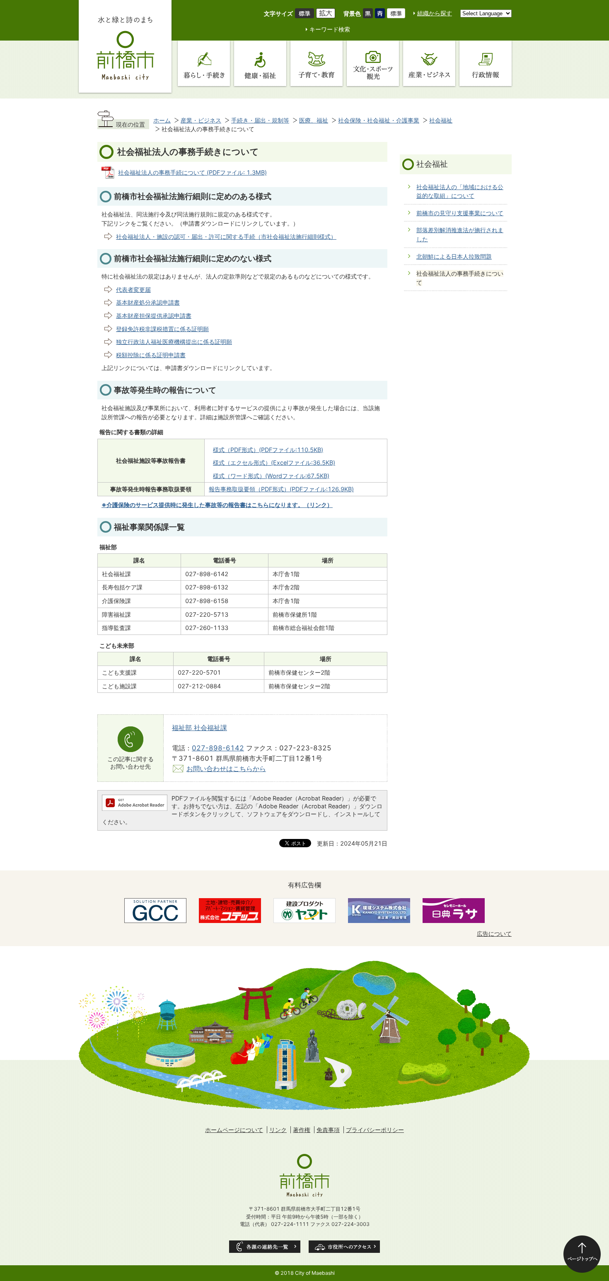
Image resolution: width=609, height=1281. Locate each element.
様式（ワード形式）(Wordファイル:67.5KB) (271, 475)
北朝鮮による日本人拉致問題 (454, 256)
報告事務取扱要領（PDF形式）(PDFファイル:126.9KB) (281, 489)
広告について (494, 933)
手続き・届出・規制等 (260, 120)
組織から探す (434, 13)
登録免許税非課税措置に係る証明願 (162, 328)
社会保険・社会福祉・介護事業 (378, 120)
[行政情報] (485, 63)
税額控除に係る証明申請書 (151, 354)
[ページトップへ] (582, 1254)
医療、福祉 (313, 120)
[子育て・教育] (316, 63)
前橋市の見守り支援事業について (459, 212)
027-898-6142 (218, 748)
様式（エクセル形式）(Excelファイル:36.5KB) (274, 462)
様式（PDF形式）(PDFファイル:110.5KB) (268, 449)
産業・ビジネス (201, 120)
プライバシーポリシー (375, 1129)
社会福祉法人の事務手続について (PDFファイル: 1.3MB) (192, 172)
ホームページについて (234, 1129)
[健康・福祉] (260, 63)
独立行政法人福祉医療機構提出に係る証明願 (174, 341)
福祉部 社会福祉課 (199, 727)
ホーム (162, 120)
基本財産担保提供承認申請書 (153, 315)
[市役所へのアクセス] (344, 1246)
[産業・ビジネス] (429, 63)
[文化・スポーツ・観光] (373, 63)
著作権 (301, 1129)
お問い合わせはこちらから (226, 768)
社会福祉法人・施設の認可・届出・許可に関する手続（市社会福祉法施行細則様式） (226, 236)
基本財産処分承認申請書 (148, 302)
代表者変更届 (133, 289)
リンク (278, 1129)
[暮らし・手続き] (204, 63)
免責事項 (328, 1129)
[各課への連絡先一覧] (264, 1246)
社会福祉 (440, 120)
